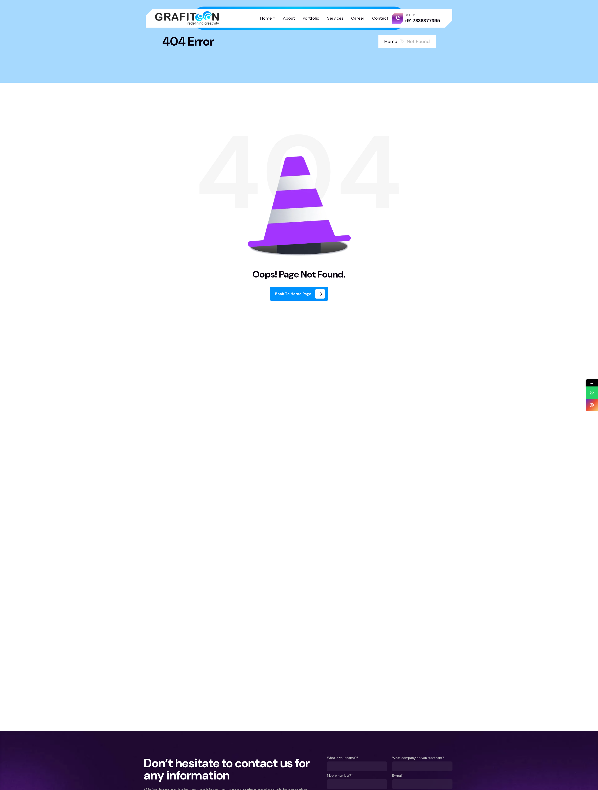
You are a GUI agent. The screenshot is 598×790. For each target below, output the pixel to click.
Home (390, 41)
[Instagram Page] (592, 405)
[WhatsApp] (592, 392)
